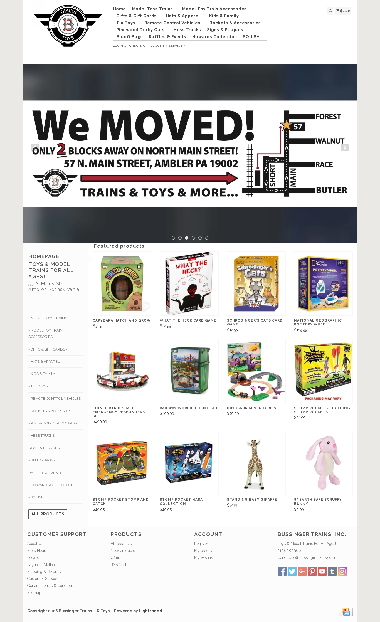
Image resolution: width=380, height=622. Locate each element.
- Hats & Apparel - (182, 15)
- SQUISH (250, 36)
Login (118, 46)
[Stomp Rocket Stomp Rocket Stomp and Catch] (122, 463)
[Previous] (35, 147)
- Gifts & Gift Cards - (136, 15)
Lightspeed (150, 611)
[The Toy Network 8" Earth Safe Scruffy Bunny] (323, 463)
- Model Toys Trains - (152, 8)
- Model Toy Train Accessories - (214, 8)
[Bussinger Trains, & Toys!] (68, 31)
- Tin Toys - (126, 22)
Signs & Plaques (225, 29)
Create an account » (148, 46)
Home (119, 8)
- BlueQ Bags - (129, 36)
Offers (116, 557)
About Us (35, 543)
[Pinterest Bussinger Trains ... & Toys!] (312, 571)
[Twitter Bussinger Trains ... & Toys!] (292, 571)
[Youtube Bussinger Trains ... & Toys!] (322, 571)
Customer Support (42, 578)
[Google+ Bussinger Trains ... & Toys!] (302, 571)
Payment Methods (42, 564)
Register (201, 543)
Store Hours (37, 550)
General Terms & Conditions (51, 585)
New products (123, 550)
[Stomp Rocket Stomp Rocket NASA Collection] (189, 463)
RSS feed (118, 564)
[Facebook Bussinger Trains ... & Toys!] (282, 571)
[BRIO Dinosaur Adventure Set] (256, 371)
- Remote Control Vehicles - (172, 22)
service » (177, 46)
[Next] (345, 147)
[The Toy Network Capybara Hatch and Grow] (122, 283)
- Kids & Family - (224, 15)
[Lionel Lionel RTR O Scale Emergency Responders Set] (122, 371)
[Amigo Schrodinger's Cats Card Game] (256, 283)
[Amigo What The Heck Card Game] (189, 283)
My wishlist (204, 557)
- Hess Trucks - (187, 29)
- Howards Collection (213, 36)
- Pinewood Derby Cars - (140, 29)
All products (47, 514)
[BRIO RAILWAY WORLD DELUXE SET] (189, 371)
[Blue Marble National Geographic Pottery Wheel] (323, 283)
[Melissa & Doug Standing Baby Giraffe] (256, 463)
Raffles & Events (167, 36)
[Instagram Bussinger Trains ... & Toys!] (342, 571)
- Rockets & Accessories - (235, 22)
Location (34, 557)
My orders (203, 550)
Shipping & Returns (44, 571)
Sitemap (34, 592)
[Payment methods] (346, 611)
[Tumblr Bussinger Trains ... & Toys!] (332, 571)
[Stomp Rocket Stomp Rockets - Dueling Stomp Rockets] (323, 371)
